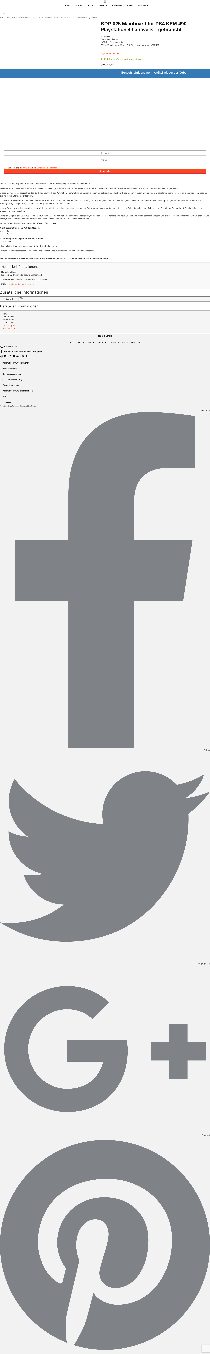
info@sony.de (14, 284)
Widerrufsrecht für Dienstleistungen (17, 391)
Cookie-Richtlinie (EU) (12, 380)
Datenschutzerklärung (47, 168)
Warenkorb (117, 6)
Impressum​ (7, 402)
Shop (67, 6)
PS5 (89, 6)
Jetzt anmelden (105, 171)
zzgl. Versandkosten (110, 53)
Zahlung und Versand (11, 385)
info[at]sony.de (28, 284)
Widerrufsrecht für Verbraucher (15, 363)
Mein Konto (143, 6)
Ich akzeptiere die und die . (31, 168)
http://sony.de (9, 328)
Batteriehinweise (9, 368)
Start (2, 18)
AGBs (5, 396)
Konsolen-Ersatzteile (25, 18)
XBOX (101, 6)
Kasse (130, 6)
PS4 (77, 6)
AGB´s (26, 168)
